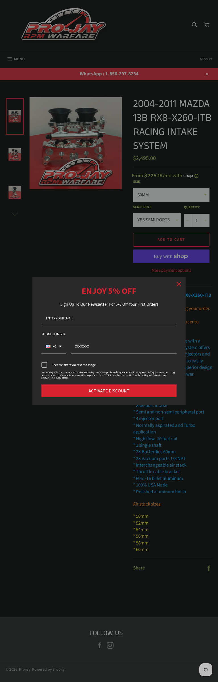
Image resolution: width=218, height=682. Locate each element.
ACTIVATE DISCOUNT (109, 391)
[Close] (179, 284)
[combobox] (53, 347)
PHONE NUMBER (53, 334)
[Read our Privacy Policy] (173, 373)
